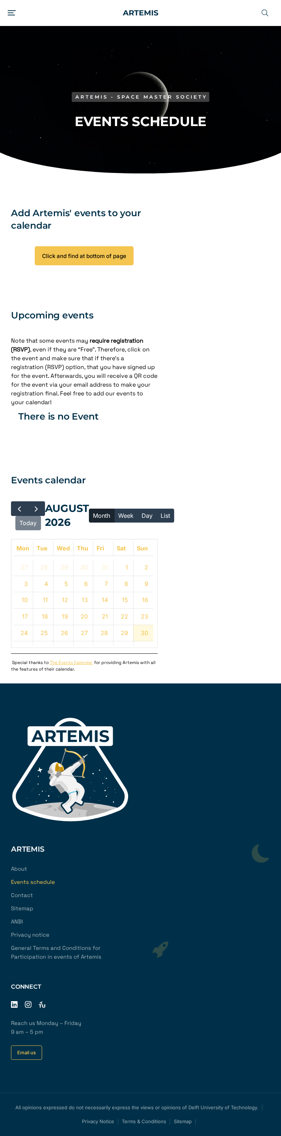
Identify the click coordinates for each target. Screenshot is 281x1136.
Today (28, 523)
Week (126, 515)
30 (84, 567)
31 (105, 567)
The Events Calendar (71, 662)
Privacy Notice (98, 1121)
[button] (11, 13)
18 (45, 616)
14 (105, 600)
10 (25, 600)
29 (64, 567)
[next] (36, 508)
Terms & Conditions (144, 1121)
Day (147, 515)
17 (25, 616)
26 (64, 633)
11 (45, 600)
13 (85, 600)
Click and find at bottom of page (84, 255)
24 (24, 633)
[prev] (19, 508)
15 (125, 600)
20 (84, 616)
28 (44, 567)
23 (144, 616)
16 (145, 600)
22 (124, 616)
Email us (26, 1052)
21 (105, 616)
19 (65, 616)
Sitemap (183, 1121)
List (165, 515)
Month (101, 515)
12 (65, 600)
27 (24, 567)
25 (44, 633)
